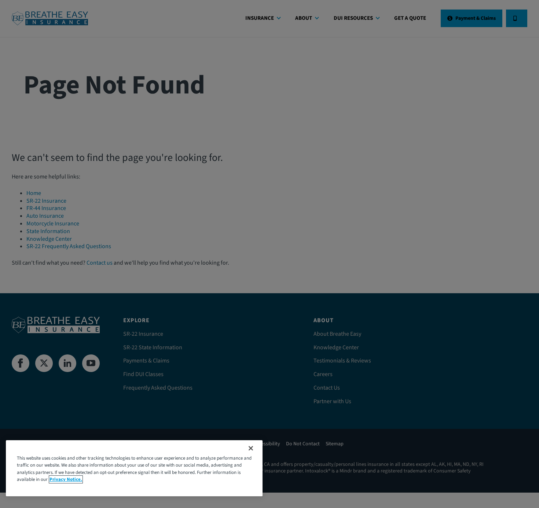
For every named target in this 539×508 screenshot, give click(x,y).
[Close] (251, 448)
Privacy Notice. (66, 479)
